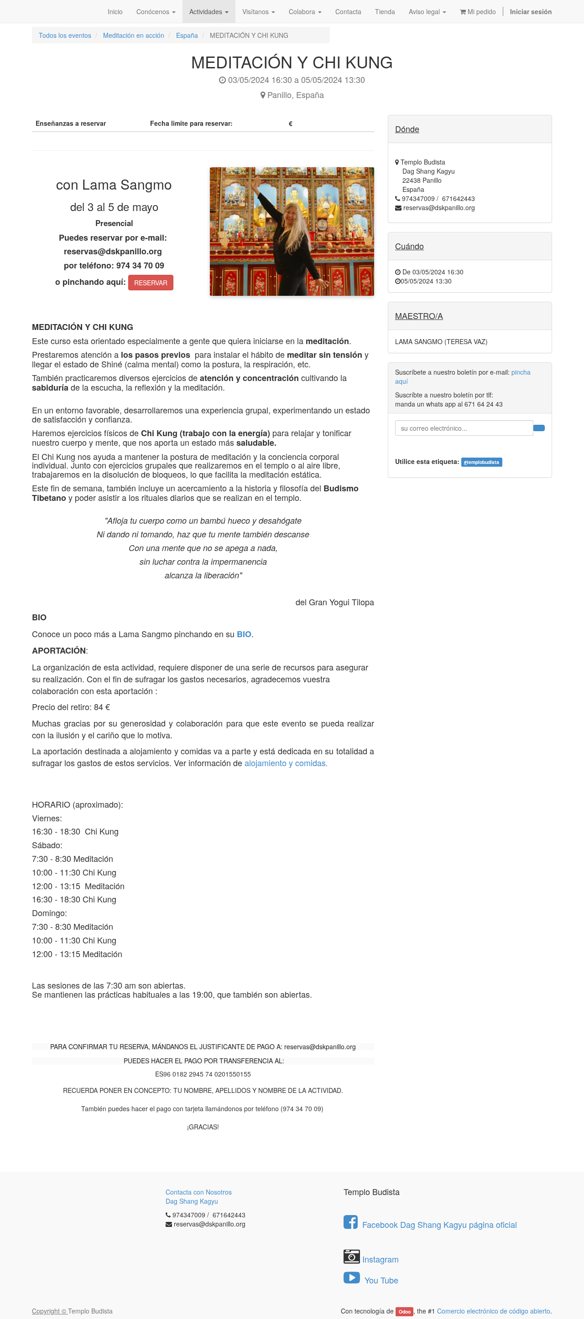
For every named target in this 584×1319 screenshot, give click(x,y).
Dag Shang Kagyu (192, 1201)
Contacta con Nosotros (199, 1191)
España (187, 35)
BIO (244, 634)
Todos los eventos (65, 35)
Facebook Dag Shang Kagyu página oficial (439, 1224)
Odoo (405, 1311)
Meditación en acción (133, 35)
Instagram (380, 1259)
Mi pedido (481, 11)
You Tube (380, 1280)
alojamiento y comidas (285, 762)
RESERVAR (150, 282)
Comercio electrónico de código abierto (493, 1310)
